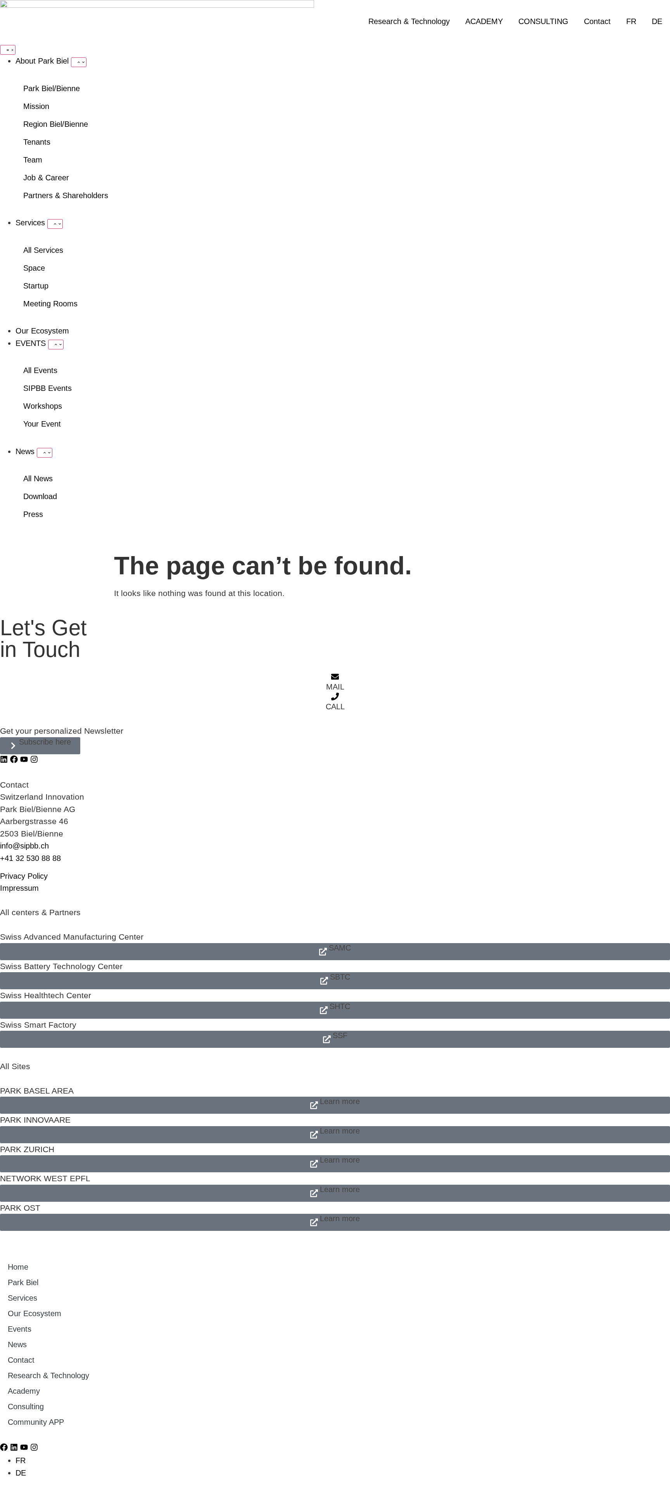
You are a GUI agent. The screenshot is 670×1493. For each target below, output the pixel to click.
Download (40, 496)
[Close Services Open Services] (55, 224)
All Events (40, 370)
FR (631, 21)
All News (38, 478)
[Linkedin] (4, 759)
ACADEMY (484, 21)
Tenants (36, 142)
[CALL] (335, 696)
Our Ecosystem (34, 1313)
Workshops (42, 406)
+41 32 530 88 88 (30, 858)
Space (34, 268)
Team (32, 160)
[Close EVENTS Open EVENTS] (56, 344)
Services (22, 1298)
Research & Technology (409, 21)
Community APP (36, 1422)
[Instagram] (34, 759)
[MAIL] (335, 677)
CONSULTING (543, 21)
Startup (35, 286)
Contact (597, 21)
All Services (43, 250)
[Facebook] (14, 759)
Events (19, 1329)
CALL (335, 706)
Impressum (19, 888)
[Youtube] (24, 759)
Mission (36, 106)
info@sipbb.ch (24, 846)
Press (33, 514)
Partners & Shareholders (65, 195)
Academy (24, 1391)
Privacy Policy (24, 876)
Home (18, 1267)
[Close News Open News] (44, 453)
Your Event (42, 424)
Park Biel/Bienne (51, 88)
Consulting (26, 1406)
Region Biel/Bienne (55, 124)
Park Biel (23, 1282)
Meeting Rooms (50, 303)
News (17, 1344)
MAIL (335, 687)
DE (657, 21)
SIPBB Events (47, 388)
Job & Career (46, 177)
